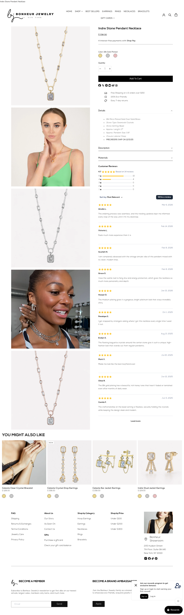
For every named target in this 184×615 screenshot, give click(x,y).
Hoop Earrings (84, 519)
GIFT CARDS (106, 18)
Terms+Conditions (19, 529)
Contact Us (49, 529)
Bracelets (82, 540)
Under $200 (116, 524)
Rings (80, 535)
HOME (69, 11)
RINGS (118, 11)
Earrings (81, 524)
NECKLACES (129, 11)
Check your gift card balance (57, 546)
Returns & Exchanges (21, 524)
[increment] (109, 68)
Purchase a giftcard (53, 540)
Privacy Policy (17, 540)
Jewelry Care (17, 535)
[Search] (170, 14)
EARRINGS (107, 11)
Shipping (15, 519)
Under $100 (116, 519)
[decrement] (100, 68)
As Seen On (49, 524)
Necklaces (82, 529)
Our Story (49, 519)
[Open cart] (176, 14)
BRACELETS (143, 11)
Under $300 (116, 529)
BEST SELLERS (92, 11)
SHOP (78, 11)
